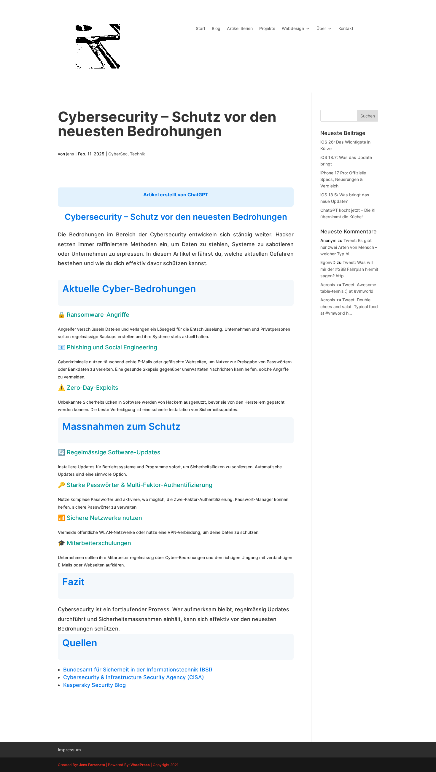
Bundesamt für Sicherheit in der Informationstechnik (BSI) (137, 669)
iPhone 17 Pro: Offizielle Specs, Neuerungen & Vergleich (343, 179)
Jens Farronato (92, 765)
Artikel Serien (240, 28)
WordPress (140, 765)
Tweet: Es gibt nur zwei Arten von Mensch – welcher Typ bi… (348, 247)
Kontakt (345, 28)
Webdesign (293, 28)
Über (321, 28)
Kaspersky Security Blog (94, 685)
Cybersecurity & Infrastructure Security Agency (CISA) (133, 677)
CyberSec (118, 153)
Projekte (267, 28)
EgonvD (327, 262)
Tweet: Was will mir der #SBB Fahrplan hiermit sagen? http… (349, 269)
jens (70, 153)
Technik (137, 153)
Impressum (69, 749)
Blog (216, 28)
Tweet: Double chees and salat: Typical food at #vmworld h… (349, 306)
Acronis (327, 284)
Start (200, 28)
